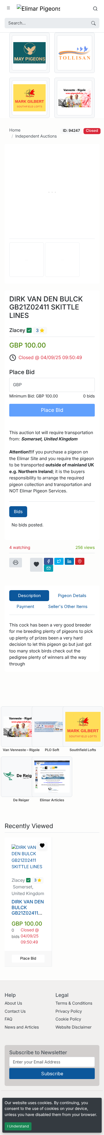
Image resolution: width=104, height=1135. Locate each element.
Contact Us (15, 1011)
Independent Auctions (36, 136)
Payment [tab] (25, 606)
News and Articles (22, 1027)
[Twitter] (59, 561)
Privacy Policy (68, 1011)
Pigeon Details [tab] (72, 595)
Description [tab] (29, 595)
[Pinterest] (79, 561)
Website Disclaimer (73, 1027)
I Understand (18, 1126)
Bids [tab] (18, 511)
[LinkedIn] (69, 561)
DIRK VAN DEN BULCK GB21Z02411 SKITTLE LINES (28, 910)
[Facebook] (48, 561)
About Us (13, 1003)
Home (15, 130)
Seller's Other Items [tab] (68, 606)
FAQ (8, 1019)
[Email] (48, 568)
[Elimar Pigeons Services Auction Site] (38, 8)
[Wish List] (36, 565)
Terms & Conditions (73, 1003)
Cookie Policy (68, 1019)
